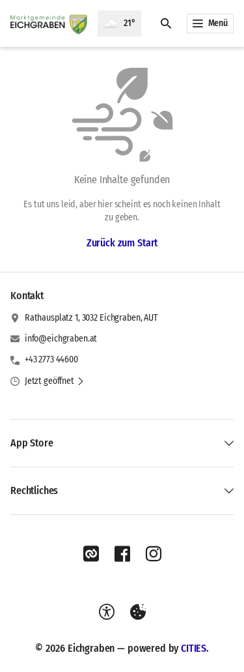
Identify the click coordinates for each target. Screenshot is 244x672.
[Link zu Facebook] (122, 554)
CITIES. (195, 648)
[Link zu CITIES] (91, 554)
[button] (55, 381)
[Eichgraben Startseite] (48, 23)
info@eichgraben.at (61, 338)
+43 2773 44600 (51, 359)
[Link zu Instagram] (153, 554)
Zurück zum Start (122, 243)
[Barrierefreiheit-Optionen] (107, 612)
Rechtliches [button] (34, 490)
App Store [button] (31, 443)
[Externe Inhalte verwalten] (138, 612)
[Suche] (166, 23)
